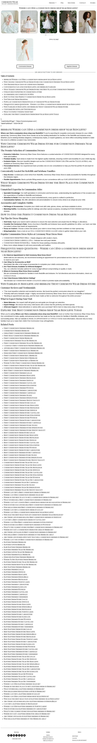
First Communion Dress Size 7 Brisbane (20, 355)
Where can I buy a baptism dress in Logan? (22, 694)
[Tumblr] (19, 735)
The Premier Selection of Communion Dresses (24, 84)
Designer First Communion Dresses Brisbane (23, 353)
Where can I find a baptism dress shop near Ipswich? (26, 696)
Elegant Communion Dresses (10, 4)
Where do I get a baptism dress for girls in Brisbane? (27, 714)
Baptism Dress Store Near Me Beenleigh (21, 666)
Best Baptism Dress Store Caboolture (20, 641)
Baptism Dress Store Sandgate (17, 617)
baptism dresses (75, 209)
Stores (92, 3)
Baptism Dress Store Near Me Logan (19, 656)
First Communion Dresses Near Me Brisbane (23, 343)
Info (79, 732)
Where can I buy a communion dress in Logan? (23, 510)
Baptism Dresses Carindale (15, 594)
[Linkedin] (22, 735)
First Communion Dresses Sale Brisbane (21, 350)
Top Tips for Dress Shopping (16, 99)
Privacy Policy (48, 740)
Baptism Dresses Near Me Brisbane (19, 549)
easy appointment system (75, 179)
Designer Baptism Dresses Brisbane (19, 557)
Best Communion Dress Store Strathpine (21, 445)
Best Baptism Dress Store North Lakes (21, 639)
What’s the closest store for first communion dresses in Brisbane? (33, 527)
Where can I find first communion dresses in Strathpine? (28, 522)
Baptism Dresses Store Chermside (18, 627)
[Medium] (24, 735)
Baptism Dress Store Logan (15, 599)
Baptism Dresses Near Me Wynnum (18, 674)
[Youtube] (8, 735)
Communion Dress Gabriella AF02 (18, 240)
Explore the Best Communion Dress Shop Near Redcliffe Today (31, 114)
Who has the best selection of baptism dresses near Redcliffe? (31, 699)
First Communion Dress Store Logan (20, 403)
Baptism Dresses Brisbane (15, 542)
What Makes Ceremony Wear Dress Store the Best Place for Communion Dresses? (39, 89)
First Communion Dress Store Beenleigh (21, 408)
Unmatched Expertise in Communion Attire (23, 92)
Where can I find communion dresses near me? (24, 495)
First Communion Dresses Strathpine (20, 385)
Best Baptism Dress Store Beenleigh (19, 636)
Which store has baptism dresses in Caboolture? (25, 709)
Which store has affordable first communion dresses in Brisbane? (33, 505)
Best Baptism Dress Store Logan (18, 629)
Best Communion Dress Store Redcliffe (21, 435)
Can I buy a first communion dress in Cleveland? (24, 520)
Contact (82, 3)
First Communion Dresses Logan (18, 373)
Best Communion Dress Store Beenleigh (21, 437)
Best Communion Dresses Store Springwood (23, 457)
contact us (55, 318)
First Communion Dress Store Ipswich (20, 410)
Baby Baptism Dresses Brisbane (17, 547)
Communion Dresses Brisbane (16, 330)
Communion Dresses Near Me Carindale (21, 482)
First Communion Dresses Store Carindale (22, 423)
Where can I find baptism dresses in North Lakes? (25, 706)
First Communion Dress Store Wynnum (20, 418)
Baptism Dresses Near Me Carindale (19, 679)
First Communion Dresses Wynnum (18, 388)
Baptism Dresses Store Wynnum (17, 619)
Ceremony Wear (10, 2)
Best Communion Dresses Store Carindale (22, 452)
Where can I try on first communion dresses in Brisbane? (28, 539)
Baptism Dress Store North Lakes (18, 612)
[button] (52, 3)
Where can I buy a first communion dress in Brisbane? (27, 492)
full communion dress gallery (44, 231)
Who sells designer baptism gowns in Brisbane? (24, 691)
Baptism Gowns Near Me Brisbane (18, 552)
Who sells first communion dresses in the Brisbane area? (29, 534)
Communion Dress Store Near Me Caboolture (23, 480)
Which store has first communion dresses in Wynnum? (27, 525)
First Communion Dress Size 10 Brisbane (21, 360)
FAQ (62, 3)
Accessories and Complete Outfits (19, 94)
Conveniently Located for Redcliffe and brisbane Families (30, 87)
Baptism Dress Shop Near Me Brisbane (20, 564)
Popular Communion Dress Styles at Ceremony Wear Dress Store (32, 102)
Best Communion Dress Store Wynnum (20, 447)
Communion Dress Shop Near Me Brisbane (22, 368)
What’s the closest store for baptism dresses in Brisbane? (29, 711)
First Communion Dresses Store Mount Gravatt (24, 430)
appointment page (87, 257)
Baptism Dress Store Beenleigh (17, 609)
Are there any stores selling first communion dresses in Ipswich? (32, 517)
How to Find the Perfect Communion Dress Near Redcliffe (29, 97)
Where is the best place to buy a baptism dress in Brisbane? (29, 686)
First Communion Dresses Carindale (20, 393)
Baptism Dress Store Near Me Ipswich (20, 659)
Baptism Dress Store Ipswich (16, 602)
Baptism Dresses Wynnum (14, 589)
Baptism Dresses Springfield (16, 577)
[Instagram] (16, 735)
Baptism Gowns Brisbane (14, 544)
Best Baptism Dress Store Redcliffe (19, 632)
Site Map (75, 736)
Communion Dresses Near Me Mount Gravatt (23, 490)
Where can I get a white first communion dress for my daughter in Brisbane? (37, 502)
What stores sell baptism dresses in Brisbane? (24, 689)
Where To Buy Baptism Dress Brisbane (20, 559)
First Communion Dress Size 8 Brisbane (20, 358)
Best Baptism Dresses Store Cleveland (21, 649)
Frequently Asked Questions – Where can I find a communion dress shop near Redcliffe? (42, 104)
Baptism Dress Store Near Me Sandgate (21, 671)
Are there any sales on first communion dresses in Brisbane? (30, 532)
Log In (74, 738)
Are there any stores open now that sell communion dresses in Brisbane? (36, 537)
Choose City (16, 739)
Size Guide (71, 3)
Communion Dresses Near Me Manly (19, 485)
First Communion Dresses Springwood (20, 398)
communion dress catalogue (28, 280)
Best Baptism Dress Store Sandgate (19, 644)
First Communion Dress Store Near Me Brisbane (24, 365)
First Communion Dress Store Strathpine (22, 415)
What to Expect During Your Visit (18, 112)
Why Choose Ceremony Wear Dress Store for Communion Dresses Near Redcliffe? (39, 82)
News (48, 735)
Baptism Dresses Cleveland (16, 592)
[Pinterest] (14, 735)
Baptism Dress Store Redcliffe (17, 604)
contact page (10, 276)
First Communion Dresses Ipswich (18, 380)
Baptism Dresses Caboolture (16, 584)
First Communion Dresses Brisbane (19, 328)
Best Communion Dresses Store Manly (20, 455)
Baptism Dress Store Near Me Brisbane (20, 562)
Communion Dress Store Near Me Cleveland (23, 472)
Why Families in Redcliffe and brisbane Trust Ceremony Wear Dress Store (36, 107)
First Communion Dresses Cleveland (20, 383)
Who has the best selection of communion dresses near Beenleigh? (33, 515)
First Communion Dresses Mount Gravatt (22, 400)
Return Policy (48, 737)
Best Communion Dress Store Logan (19, 432)
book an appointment (38, 318)
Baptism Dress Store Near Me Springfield (21, 664)
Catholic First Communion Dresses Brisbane (23, 345)
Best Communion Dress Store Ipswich (20, 440)
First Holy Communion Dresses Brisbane (21, 335)
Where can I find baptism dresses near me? (22, 684)
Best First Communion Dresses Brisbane (21, 370)
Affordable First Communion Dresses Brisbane (24, 348)
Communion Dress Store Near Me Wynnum (22, 477)
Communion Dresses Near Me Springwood (22, 487)
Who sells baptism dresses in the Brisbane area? (25, 719)
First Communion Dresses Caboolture (20, 390)
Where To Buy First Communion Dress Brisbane (24, 363)
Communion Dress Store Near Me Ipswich (22, 470)
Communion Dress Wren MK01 (16, 238)
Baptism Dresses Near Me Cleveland (19, 676)
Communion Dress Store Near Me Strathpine (23, 475)
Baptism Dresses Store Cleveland (18, 622)
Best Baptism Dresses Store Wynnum (19, 646)
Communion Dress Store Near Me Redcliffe (22, 465)
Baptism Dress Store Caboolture (18, 614)
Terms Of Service (48, 739)
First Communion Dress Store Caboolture (22, 420)
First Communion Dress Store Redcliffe (21, 405)
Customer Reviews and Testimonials (20, 109)
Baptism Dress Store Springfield (18, 607)
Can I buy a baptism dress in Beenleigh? (21, 704)
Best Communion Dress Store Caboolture (22, 450)
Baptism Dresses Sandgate (15, 587)
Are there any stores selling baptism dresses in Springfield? (30, 701)
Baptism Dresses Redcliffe (15, 574)
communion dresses (72, 154)
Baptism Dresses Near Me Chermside (19, 681)
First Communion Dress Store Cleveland (22, 413)
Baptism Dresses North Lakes (17, 582)
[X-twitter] (11, 735)
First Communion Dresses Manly (18, 395)
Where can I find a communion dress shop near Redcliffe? (29, 512)
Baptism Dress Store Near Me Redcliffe (21, 661)
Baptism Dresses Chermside (16, 597)
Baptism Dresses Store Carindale (18, 624)
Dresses (52, 3)
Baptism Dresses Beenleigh (16, 579)
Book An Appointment (79, 740)
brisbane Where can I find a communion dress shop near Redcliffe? (33, 79)
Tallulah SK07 (81, 161)
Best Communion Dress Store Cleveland (21, 442)
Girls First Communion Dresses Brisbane (21, 333)
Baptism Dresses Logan (14, 569)
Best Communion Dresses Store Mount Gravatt (24, 460)
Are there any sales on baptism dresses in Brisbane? (26, 716)
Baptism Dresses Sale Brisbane (17, 554)
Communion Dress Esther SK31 (17, 243)
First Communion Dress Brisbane (18, 338)
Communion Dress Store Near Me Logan (21, 462)
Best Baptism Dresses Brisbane (17, 567)
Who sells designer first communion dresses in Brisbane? (29, 507)
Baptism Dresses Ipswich (14, 572)
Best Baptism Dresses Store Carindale (20, 651)
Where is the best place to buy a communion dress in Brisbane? (31, 497)
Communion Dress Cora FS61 (57, 161)
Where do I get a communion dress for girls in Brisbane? (28, 530)
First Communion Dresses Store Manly (20, 425)
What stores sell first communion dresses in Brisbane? (28, 500)
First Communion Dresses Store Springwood (23, 427)
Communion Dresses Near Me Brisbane (20, 340)
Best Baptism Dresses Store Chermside (21, 654)
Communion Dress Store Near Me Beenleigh (23, 467)
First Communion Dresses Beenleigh (20, 378)
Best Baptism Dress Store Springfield (20, 634)
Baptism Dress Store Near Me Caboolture (22, 669)
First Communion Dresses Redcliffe (19, 375)
